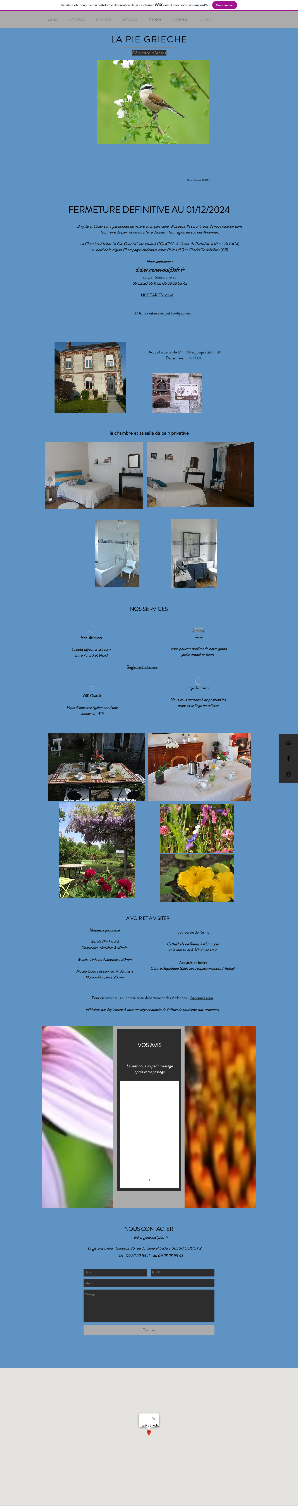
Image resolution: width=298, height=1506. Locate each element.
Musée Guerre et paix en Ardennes (103, 971)
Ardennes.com (201, 998)
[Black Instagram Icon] (288, 774)
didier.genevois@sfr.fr (159, 270)
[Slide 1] (149, 1180)
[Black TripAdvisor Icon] (288, 743)
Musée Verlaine (90, 959)
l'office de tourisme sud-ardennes (193, 1009)
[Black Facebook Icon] (288, 758)
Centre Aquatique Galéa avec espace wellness (186, 968)
